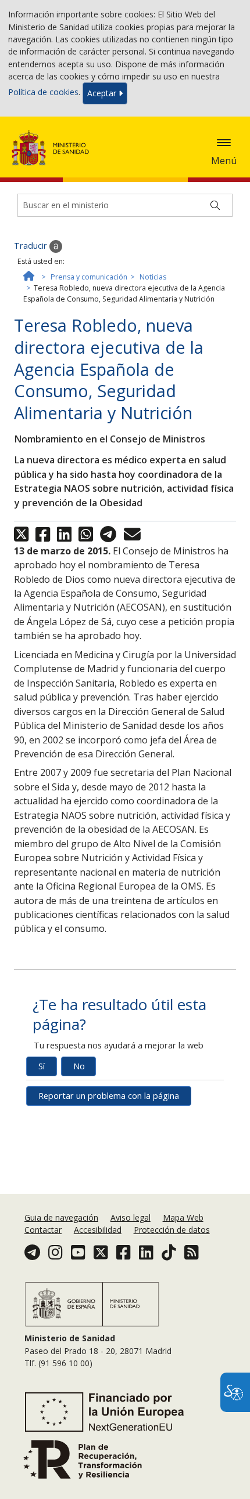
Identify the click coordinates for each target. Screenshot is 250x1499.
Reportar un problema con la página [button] (108, 1095)
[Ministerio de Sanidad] (54, 148)
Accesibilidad (98, 1229)
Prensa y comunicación (89, 277)
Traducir (31, 245)
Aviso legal (130, 1217)
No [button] (79, 1066)
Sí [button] (41, 1066)
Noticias (153, 277)
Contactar (43, 1229)
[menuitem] (62, 1217)
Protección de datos (172, 1229)
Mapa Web (183, 1217)
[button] (223, 143)
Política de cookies (43, 92)
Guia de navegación (61, 1217)
